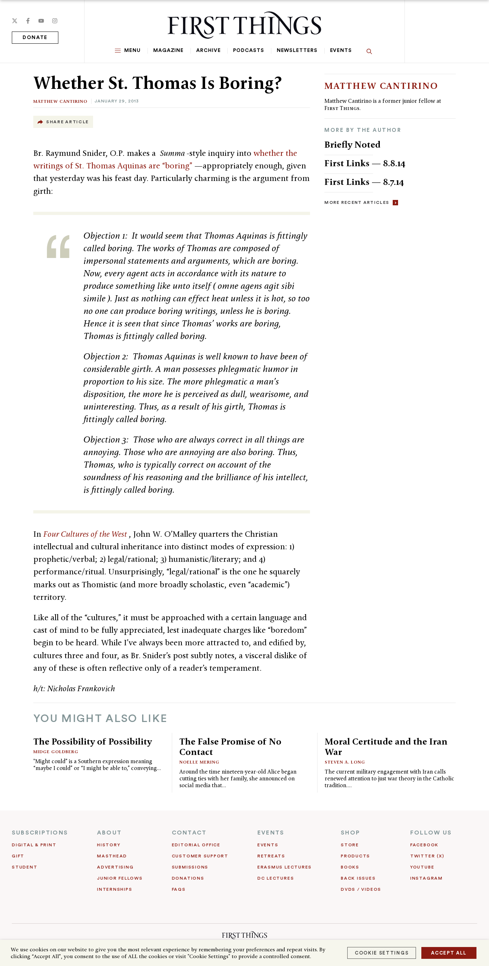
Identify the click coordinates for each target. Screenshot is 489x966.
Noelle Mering (199, 762)
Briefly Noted (352, 144)
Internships (114, 889)
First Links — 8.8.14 (365, 163)
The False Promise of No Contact (230, 746)
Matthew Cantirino (60, 101)
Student (24, 867)
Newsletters (297, 50)
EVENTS (270, 833)
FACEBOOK (424, 845)
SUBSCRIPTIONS (40, 833)
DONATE (35, 37)
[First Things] (244, 25)
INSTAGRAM (426, 878)
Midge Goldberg (55, 751)
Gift (18, 856)
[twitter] (15, 21)
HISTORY (108, 845)
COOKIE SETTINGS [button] (381, 953)
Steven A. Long (345, 762)
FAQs (179, 889)
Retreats (271, 856)
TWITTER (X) (427, 856)
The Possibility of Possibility (92, 741)
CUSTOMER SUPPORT (200, 856)
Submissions (190, 867)
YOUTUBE (422, 867)
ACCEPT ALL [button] (449, 953)
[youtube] (41, 21)
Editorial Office (196, 845)
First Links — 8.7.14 (364, 181)
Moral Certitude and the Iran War (386, 746)
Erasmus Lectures (284, 867)
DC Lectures (275, 878)
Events (341, 50)
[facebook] (27, 21)
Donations (188, 878)
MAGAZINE (168, 50)
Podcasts (248, 50)
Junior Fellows (120, 878)
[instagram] (55, 21)
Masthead (112, 856)
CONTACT (189, 833)
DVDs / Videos (361, 889)
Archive (208, 50)
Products (355, 856)
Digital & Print (34, 845)
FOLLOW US (431, 833)
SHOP (350, 833)
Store (350, 845)
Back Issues (358, 878)
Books (350, 867)
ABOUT (109, 833)
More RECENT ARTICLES (356, 202)
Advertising (115, 867)
